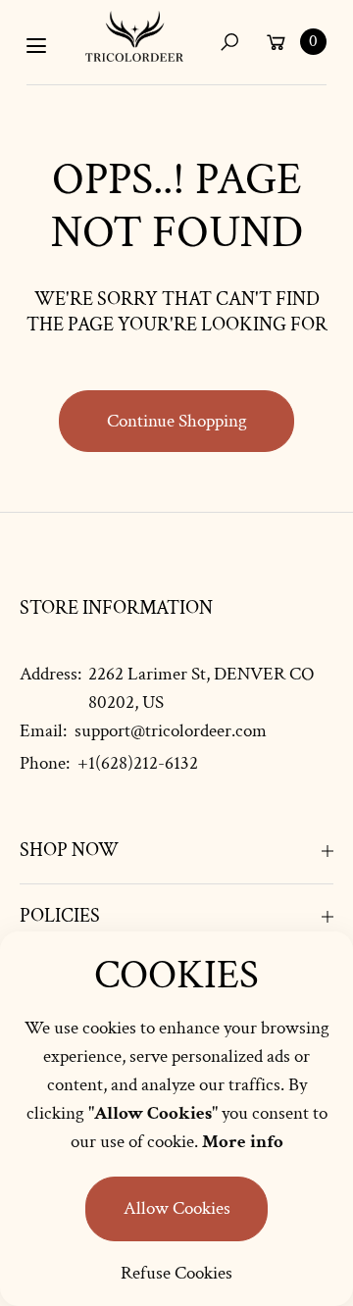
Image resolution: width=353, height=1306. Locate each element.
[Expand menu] (36, 46)
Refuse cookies (176, 1273)
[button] (229, 42)
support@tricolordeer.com (169, 731)
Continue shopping (177, 421)
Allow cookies (177, 1208)
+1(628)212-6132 (137, 763)
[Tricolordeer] (134, 36)
